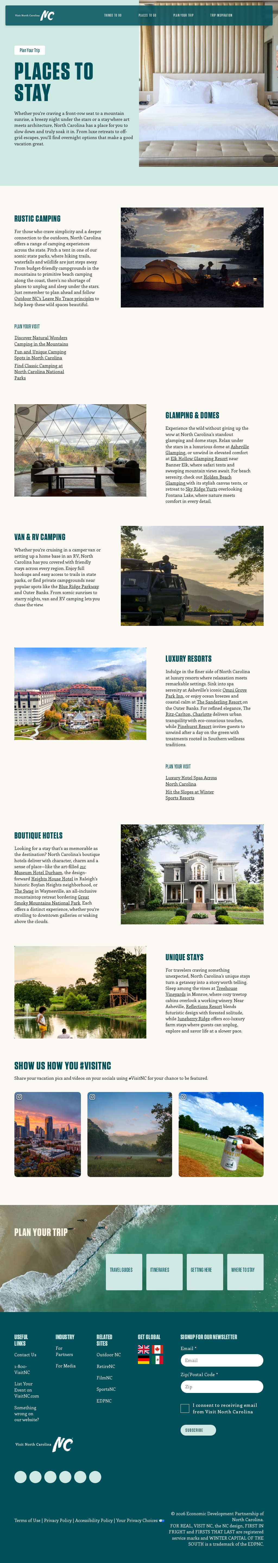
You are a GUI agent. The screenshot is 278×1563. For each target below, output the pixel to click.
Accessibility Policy (94, 1520)
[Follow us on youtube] (80, 1477)
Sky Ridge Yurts (201, 489)
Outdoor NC (109, 1354)
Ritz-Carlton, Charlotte (189, 714)
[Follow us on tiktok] (95, 1477)
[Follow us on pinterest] (65, 1477)
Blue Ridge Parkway (79, 586)
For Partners (64, 1351)
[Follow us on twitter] (20, 1477)
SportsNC (106, 1389)
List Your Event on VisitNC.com (26, 1390)
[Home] (34, 15)
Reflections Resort (204, 1006)
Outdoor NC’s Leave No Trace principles (54, 298)
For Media (66, 1366)
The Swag (24, 891)
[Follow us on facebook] (35, 1477)
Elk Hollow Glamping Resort (199, 458)
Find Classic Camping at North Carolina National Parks (39, 372)
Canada (158, 1349)
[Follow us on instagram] (50, 1477)
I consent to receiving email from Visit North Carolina (225, 1408)
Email (187, 1348)
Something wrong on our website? (26, 1414)
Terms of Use (27, 1520)
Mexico (158, 1359)
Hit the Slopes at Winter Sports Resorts (190, 795)
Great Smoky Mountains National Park (51, 900)
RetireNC (106, 1366)
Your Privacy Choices (137, 1520)
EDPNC (104, 1401)
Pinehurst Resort (194, 726)
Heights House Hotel (52, 878)
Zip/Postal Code (198, 1374)
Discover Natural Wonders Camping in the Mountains (41, 340)
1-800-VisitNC (22, 1369)
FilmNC (104, 1377)
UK (144, 1349)
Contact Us (25, 1354)
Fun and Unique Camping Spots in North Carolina (40, 354)
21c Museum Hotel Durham (50, 869)
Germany (144, 1359)
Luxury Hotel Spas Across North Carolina (191, 780)
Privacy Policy (58, 1520)
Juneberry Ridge (194, 1018)
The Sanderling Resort (220, 702)
